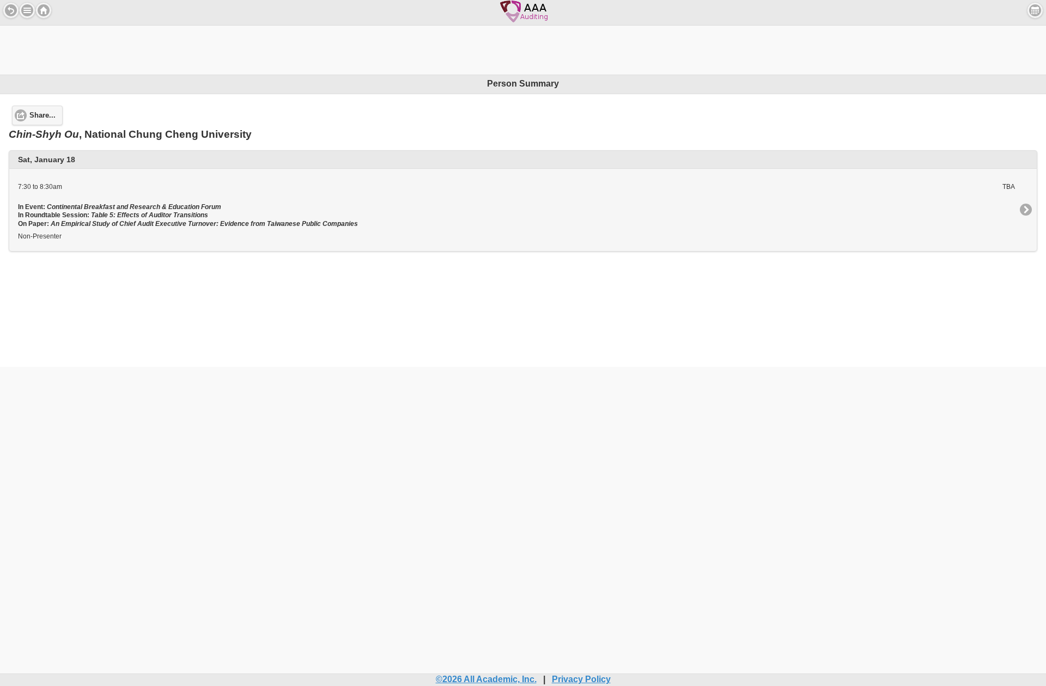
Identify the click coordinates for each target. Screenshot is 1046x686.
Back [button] (11, 10)
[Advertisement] (523, 50)
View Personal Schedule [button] (1035, 10)
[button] (27, 10)
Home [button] (43, 10)
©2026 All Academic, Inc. (486, 679)
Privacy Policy (581, 679)
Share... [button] (42, 115)
